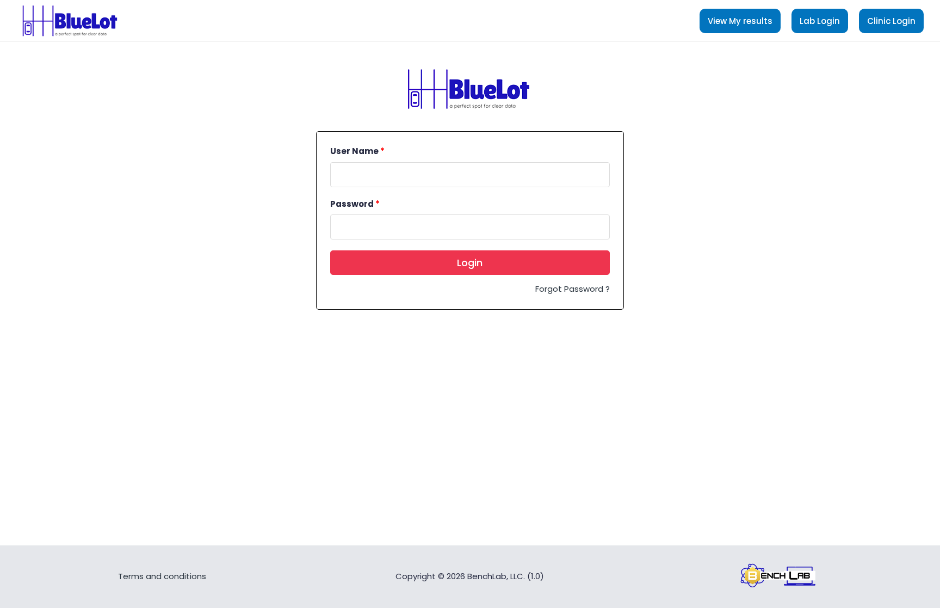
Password (355, 204)
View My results (740, 21)
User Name (357, 151)
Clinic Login (891, 21)
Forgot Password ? (572, 288)
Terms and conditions (162, 576)
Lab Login (820, 21)
